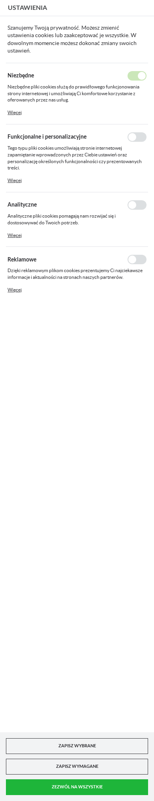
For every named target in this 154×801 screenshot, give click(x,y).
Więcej (15, 112)
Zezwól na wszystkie (77, 786)
